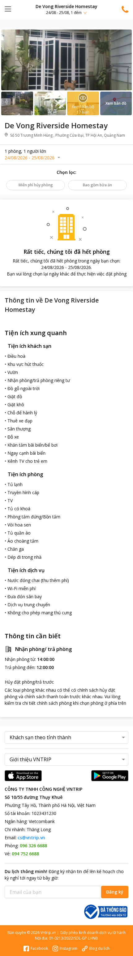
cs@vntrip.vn (31, 837)
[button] (66, 9)
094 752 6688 (25, 854)
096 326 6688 (33, 846)
